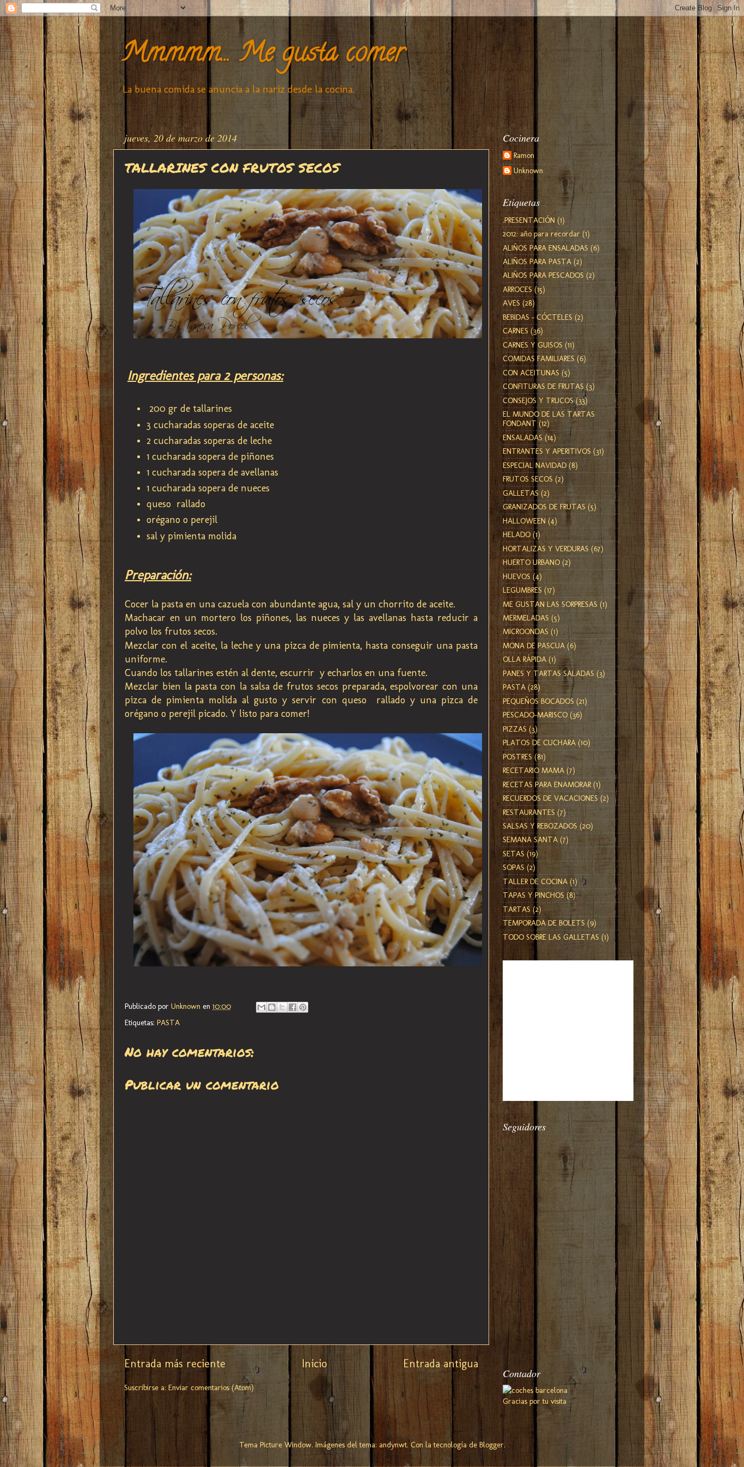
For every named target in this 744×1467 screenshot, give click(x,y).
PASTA (168, 1022)
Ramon (524, 155)
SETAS (514, 854)
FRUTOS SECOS (528, 479)
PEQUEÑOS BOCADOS (538, 701)
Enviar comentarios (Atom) (211, 1387)
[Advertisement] (557, 1293)
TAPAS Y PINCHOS (533, 895)
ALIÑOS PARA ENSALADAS (545, 248)
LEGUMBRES (522, 590)
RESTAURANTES (529, 812)
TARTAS (516, 909)
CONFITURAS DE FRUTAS (543, 386)
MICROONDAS (525, 631)
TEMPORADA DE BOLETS (544, 923)
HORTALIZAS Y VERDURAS (546, 548)
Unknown (528, 170)
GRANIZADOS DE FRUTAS (544, 507)
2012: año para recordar (541, 234)
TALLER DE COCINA (535, 881)
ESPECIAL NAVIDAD (534, 465)
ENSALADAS (522, 437)
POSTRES (517, 757)
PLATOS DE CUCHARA (539, 742)
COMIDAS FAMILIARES (539, 358)
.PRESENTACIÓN (529, 220)
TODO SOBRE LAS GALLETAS (551, 937)
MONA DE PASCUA (534, 645)
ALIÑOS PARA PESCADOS (543, 275)
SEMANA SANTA (530, 839)
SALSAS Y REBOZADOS (540, 826)
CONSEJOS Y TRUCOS (538, 400)
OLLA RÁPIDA (524, 659)
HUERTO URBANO (531, 562)
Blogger (491, 1445)
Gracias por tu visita (534, 1401)
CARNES (515, 331)
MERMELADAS (526, 618)
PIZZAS (515, 729)
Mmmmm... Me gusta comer (263, 55)
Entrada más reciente (174, 1363)
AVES (511, 303)
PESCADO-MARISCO (535, 715)
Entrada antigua (440, 1363)
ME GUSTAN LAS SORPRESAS (550, 604)
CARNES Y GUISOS (533, 345)
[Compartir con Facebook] (292, 1007)
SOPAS (514, 867)
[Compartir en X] (282, 1007)
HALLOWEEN (524, 521)
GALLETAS (521, 493)
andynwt (393, 1445)
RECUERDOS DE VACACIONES (550, 798)
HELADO (516, 534)
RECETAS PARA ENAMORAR (547, 784)
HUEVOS (516, 576)
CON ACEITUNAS (531, 373)
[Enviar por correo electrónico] (261, 1007)
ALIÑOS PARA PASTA (537, 261)
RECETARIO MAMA (533, 770)
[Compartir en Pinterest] (302, 1007)
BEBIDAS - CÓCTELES (537, 317)
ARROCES (517, 289)
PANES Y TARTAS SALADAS (548, 673)
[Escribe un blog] (271, 1007)
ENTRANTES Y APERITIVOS (547, 451)
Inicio (314, 1363)
